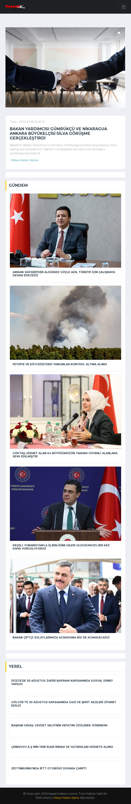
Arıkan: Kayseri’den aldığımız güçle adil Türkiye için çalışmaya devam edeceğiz (64, 274)
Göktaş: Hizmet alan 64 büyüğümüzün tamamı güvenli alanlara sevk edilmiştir (65, 455)
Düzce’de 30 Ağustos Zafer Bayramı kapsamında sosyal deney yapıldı (62, 682)
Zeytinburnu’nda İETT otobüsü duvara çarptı (48, 768)
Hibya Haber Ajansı (66, 797)
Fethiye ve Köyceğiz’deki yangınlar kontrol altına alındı (60, 364)
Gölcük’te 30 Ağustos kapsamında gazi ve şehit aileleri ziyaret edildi (63, 704)
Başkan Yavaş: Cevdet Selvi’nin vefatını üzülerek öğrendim (59, 725)
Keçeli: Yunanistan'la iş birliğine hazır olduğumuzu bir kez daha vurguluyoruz (61, 547)
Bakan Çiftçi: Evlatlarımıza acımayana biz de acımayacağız (61, 637)
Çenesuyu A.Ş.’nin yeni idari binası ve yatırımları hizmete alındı (62, 747)
